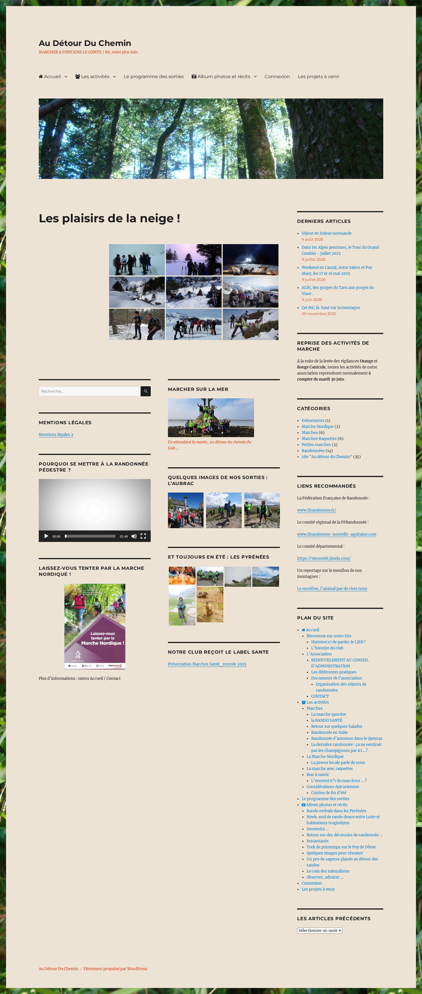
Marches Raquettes (319, 438)
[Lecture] (46, 536)
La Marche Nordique (325, 756)
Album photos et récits (223, 76)
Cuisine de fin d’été (328, 792)
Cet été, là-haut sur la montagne (331, 307)
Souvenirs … (318, 829)
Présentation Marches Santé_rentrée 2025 (207, 664)
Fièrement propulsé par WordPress (115, 968)
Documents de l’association (336, 678)
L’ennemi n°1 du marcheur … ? (339, 780)
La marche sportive (328, 714)
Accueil (52, 76)
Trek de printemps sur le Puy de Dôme (341, 847)
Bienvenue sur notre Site (329, 636)
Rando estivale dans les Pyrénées (336, 810)
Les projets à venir (318, 76)
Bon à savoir (318, 774)
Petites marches (316, 444)
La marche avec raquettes (330, 768)
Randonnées (313, 450)
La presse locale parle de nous (338, 762)
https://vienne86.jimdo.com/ (324, 558)
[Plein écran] (143, 536)
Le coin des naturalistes (328, 871)
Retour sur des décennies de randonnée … (344, 835)
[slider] (90, 536)
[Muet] (134, 536)
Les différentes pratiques (334, 672)
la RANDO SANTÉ (326, 720)
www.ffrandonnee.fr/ (316, 510)
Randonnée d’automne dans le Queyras (346, 738)
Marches (310, 432)
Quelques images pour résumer (335, 853)
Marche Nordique (318, 426)
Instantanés (318, 841)
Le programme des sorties (154, 76)
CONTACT (320, 696)
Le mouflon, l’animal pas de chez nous (332, 588)
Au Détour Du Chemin (85, 43)
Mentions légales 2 (56, 434)
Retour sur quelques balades (336, 726)
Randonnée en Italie (329, 732)
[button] (94, 510)
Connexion (277, 76)
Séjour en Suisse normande (327, 233)
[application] (95, 510)
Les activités (94, 76)
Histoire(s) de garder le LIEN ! (338, 642)
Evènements (313, 420)
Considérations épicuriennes (333, 786)
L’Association (319, 654)
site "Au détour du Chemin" (327, 456)
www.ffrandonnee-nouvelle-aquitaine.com (336, 534)
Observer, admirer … (325, 877)
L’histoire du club (327, 648)
